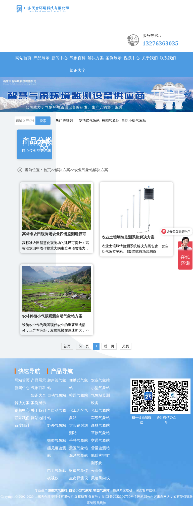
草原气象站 (100, 433)
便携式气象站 (89, 120)
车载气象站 (100, 418)
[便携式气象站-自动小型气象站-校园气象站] (42, 8)
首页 (47, 170)
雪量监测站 (100, 448)
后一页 (109, 346)
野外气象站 (56, 425)
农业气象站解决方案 (91, 170)
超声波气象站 (56, 384)
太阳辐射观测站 (78, 429)
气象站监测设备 (100, 399)
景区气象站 (78, 448)
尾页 (125, 346)
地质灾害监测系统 (100, 459)
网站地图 (38, 418)
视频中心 (132, 58)
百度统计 (22, 425)
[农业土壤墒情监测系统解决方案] (136, 208)
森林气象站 (100, 425)
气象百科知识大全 (78, 64)
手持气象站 (78, 440)
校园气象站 (110, 120)
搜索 (43, 121)
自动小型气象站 (133, 120)
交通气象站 (100, 440)
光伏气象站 (100, 410)
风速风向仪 (100, 478)
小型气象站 (100, 388)
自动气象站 (56, 395)
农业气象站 (100, 380)
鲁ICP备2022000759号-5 (118, 496)
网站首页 (23, 58)
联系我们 (168, 58)
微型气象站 (56, 440)
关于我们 (150, 58)
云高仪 (96, 471)
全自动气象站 (56, 414)
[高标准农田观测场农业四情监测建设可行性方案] (56, 207)
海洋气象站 (78, 456)
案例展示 (114, 58)
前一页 (83, 346)
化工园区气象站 (78, 414)
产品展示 (41, 58)
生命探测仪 (78, 478)
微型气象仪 (78, 471)
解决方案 (96, 58)
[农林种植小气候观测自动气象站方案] (56, 289)
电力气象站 (56, 471)
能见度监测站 (56, 452)
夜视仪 (53, 478)
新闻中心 (60, 58)
